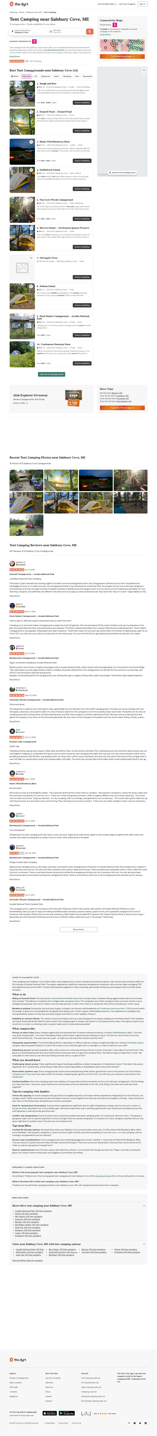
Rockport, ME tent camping (28, 1236)
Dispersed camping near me (93, 1396)
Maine (21, 12)
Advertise (49, 1383)
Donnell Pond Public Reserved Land (71, 998)
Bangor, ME (117, 393)
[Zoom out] (144, 74)
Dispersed (45, 76)
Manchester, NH (124, 401)
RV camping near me (90, 1383)
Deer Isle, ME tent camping (27, 1227)
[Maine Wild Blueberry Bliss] (51, 152)
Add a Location (16, 1383)
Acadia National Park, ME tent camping (33, 1211)
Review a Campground (19, 1378)
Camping (13, 12)
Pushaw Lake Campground (23, 742)
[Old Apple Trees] (51, 268)
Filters (16, 76)
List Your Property (127, 4)
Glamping (67, 76)
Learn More (105, 35)
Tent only (27, 76)
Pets (77, 76)
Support (48, 1401)
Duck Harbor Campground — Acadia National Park (34, 616)
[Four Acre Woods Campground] (51, 210)
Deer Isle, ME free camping (28, 1255)
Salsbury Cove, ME (33, 12)
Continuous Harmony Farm (112, 1008)
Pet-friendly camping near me (93, 1401)
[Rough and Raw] (51, 94)
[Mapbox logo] (103, 174)
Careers (48, 1396)
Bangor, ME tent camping (27, 1222)
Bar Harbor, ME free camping (62, 1249)
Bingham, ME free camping (61, 1255)
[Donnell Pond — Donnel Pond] (51, 122)
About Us (49, 1387)
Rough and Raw (19, 1108)
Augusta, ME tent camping (27, 1219)
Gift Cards (14, 1387)
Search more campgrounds (123, 173)
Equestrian (87, 76)
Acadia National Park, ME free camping (34, 1249)
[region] (122, 122)
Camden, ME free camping (94, 1252)
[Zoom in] (144, 70)
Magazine (14, 1396)
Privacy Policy (63, 1423)
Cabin (56, 76)
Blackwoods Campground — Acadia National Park (34, 658)
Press (47, 1392)
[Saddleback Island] (51, 180)
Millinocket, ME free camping (29, 1252)
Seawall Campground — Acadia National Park (32, 574)
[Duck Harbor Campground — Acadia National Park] (51, 326)
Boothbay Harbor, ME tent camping (31, 1225)
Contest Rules (50, 1423)
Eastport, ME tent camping (27, 1230)
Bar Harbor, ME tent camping (28, 1216)
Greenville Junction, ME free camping (66, 1252)
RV (36, 76)
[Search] (89, 32)
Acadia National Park (54, 50)
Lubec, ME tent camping (26, 1233)
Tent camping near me (90, 1378)
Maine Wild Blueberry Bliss (23, 784)
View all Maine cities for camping (27, 1260)
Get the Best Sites (106, 4)
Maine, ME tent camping (26, 1214)
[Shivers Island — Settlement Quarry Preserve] (51, 238)
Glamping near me (89, 1392)
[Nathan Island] (51, 296)
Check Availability (82, 103)
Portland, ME (123, 399)
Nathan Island (136, 1043)
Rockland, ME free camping (127, 1252)
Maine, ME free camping (125, 1249)
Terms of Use (76, 1423)
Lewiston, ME (122, 396)
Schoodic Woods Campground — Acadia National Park (37, 700)
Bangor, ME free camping (93, 1249)
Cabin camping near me (91, 1387)
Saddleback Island (113, 1064)
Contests (13, 1392)
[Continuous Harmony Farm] (51, 354)
